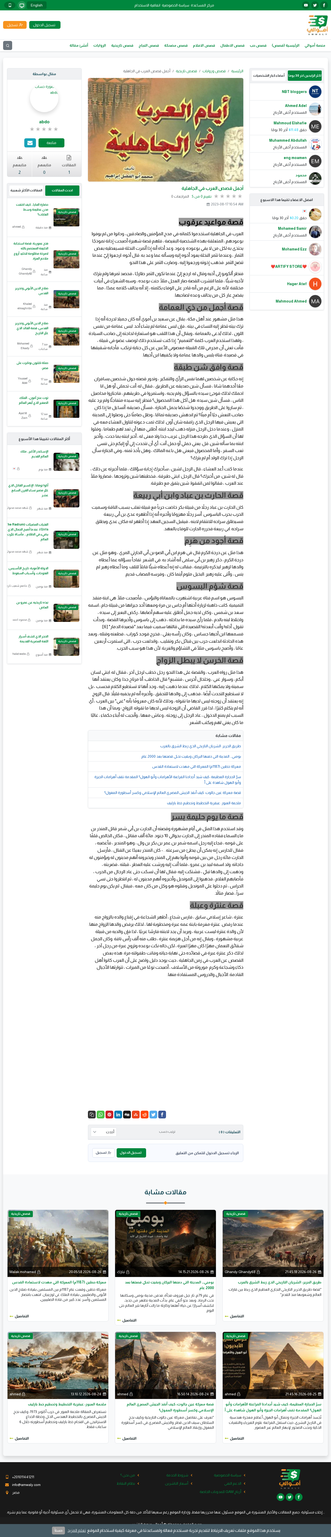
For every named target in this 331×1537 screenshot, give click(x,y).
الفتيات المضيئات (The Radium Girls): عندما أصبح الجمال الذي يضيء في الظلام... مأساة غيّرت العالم (26, 532)
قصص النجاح (149, 45)
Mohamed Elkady (23, 346)
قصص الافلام (204, 45)
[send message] (30, 142)
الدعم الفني (232, 1483)
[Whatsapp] (100, 1114)
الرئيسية (237, 71)
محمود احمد (19, 619)
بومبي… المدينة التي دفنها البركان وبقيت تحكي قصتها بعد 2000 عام (191, 756)
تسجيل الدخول (130, 1152)
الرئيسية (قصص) (285, 45)
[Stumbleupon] (136, 1114)
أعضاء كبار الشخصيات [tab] (268, 75)
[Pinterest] (109, 1114)
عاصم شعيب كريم (16, 585)
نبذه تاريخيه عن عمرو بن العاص (32, 605)
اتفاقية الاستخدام (147, 5)
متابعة (51, 143)
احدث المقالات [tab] (62, 190)
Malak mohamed (23, 1272)
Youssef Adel (22, 381)
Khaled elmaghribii (25, 306)
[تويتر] (315, 5)
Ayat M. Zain (23, 415)
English (37, 5)
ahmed (16, 226)
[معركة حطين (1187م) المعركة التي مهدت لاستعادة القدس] (57, 1243)
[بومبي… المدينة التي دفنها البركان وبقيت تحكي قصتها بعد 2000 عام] (165, 1243)
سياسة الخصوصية (175, 5)
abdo (44, 121)
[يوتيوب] (306, 5)
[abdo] (44, 89)
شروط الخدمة (177, 1475)
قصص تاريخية (122, 45)
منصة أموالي (315, 45)
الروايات (99, 45)
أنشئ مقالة (79, 45)
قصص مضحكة (176, 45)
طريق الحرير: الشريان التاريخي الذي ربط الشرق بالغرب (200, 746)
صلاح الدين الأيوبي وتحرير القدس (31, 290)
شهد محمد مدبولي (16, 507)
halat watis (19, 653)
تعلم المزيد (76, 1530)
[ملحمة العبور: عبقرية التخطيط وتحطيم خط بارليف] (57, 1365)
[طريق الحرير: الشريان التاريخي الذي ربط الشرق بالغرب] (273, 1243)
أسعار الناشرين (176, 1483)
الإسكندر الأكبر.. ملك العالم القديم (34, 454)
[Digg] (127, 1114)
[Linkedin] (118, 1114)
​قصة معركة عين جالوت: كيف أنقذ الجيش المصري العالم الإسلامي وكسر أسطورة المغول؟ (172, 793)
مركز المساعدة (202, 5)
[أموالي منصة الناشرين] (317, 25)
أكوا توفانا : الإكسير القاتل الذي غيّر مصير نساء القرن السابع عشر (28, 490)
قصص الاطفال (232, 45)
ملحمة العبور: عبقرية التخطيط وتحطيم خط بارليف (204, 803)
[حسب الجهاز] (22, 5)
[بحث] (7, 45)
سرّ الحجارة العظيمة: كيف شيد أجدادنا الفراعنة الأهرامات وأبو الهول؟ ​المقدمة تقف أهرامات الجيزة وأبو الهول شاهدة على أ (167, 780)
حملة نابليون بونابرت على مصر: (32, 365)
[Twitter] (153, 1114)
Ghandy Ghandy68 (25, 271)
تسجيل (101, 1152)
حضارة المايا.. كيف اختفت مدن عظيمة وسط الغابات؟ (32, 209)
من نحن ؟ (127, 1475)
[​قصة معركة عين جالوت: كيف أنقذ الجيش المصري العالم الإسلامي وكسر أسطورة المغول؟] (165, 1365)
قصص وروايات (214, 71)
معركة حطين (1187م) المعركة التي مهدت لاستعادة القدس (196, 766)
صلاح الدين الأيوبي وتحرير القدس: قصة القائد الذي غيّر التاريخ (31, 328)
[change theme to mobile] (10, 5)
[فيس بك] (324, 5)
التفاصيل (237, 1316)
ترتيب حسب (167, 1131)
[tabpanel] (287, 135)
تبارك (121, 1272)
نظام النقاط (126, 1483)
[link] (44, 129)
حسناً (58, 1530)
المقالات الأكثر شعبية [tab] (26, 190)
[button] (92, 1114)
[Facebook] (162, 1114)
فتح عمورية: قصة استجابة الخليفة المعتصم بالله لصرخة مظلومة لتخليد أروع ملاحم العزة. (30, 251)
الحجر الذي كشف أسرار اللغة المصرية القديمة (33, 639)
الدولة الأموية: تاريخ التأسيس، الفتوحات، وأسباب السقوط (28, 570)
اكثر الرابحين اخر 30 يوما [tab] (304, 75)
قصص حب (258, 45)
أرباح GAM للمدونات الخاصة (220, 1492)
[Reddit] (144, 1114)
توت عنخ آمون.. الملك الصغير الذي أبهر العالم (33, 400)
